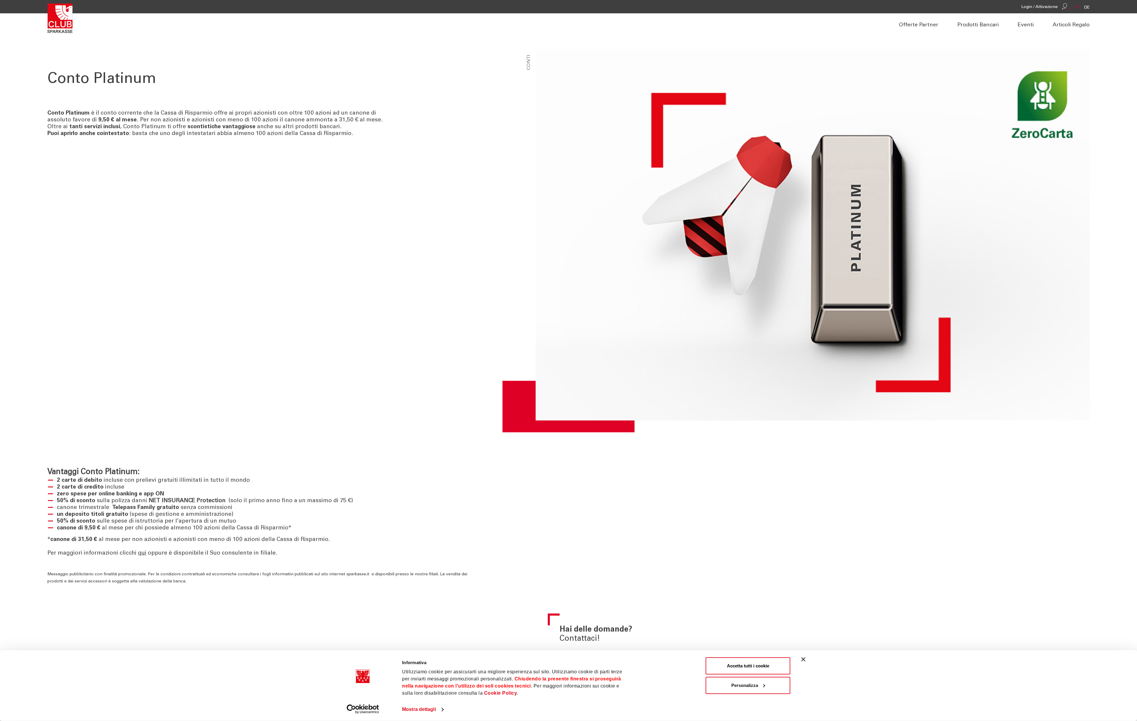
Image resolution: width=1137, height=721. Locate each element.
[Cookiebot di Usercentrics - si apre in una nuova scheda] (363, 709)
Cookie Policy (500, 693)
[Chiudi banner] (803, 659)
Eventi (1026, 25)
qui (142, 553)
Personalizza (744, 685)
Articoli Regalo (1071, 25)
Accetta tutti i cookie (748, 665)
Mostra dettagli (419, 709)
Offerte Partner (918, 25)
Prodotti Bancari (978, 25)
